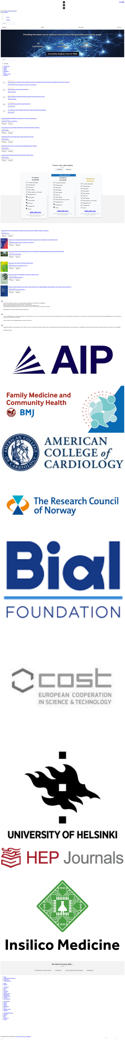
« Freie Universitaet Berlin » (15, 254)
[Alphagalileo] (4, 12)
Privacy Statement (27, 1036)
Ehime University (12, 92)
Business (5, 75)
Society (5, 70)
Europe (5, 992)
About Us (5, 1014)
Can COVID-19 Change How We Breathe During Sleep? (19, 103)
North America (6, 996)
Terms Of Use (19, 1036)
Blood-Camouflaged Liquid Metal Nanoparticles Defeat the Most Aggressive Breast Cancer (26, 96)
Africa (4, 988)
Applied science (7, 74)
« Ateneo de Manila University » (16, 277)
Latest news (6, 979)
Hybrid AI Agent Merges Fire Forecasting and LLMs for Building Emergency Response (19, 145)
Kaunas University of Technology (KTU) (18, 265)
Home (4, 977)
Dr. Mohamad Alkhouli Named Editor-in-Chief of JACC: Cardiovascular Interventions (18, 118)
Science (5, 67)
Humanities (6, 71)
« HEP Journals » (5, 130)
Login (7, 17)
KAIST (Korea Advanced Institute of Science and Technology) (22, 84)
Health (5, 68)
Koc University (11, 106)
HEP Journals (11, 112)
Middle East (6, 995)
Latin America (6, 993)
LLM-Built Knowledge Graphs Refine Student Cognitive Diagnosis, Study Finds (17, 136)
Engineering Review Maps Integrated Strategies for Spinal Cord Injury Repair (17, 155)
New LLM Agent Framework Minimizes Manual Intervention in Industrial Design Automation (27, 110)
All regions (6, 987)
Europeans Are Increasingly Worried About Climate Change (21, 263)
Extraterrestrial (6, 998)
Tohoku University (12, 99)
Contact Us (6, 1018)
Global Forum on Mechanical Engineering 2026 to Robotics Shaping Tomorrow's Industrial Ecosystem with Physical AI (33, 239)
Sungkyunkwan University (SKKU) (17, 289)
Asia (4, 989)
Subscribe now (35, 212)
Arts (4, 72)
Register (8, 19)
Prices (4, 1015)
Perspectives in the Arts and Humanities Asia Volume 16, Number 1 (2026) (23, 274)
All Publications (7, 980)
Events (5, 1019)
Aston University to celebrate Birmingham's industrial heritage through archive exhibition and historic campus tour (25, 230)
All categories (6, 66)
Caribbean (5, 991)
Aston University (5, 233)
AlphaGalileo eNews (8, 1013)
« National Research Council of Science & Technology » (22, 242)
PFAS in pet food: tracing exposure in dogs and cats (18, 89)
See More (121, 2)
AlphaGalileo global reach (9, 978)
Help (4, 1016)
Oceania (5, 997)
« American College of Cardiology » (9, 121)
